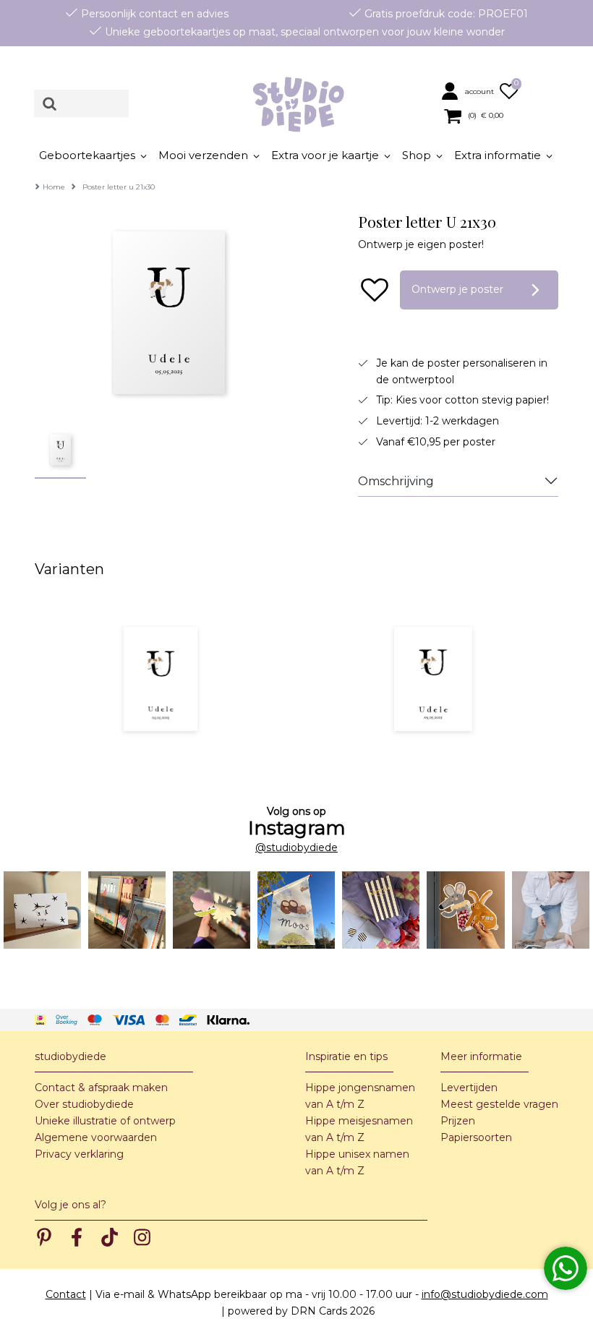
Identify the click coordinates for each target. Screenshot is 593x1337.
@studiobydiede (296, 847)
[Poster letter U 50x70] (160, 679)
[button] (468, 90)
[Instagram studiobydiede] (42, 910)
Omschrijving (396, 481)
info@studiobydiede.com (485, 1294)
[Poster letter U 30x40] (433, 679)
